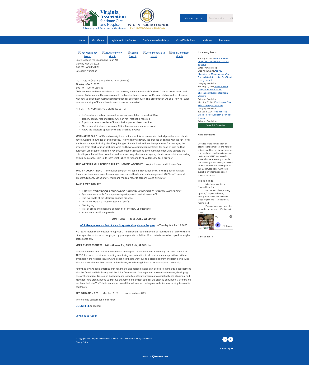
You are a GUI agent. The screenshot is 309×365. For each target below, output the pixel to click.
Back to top (225, 348)
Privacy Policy (82, 342)
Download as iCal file (87, 315)
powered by (146, 356)
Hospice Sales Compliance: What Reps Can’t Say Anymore (213, 61)
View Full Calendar (215, 125)
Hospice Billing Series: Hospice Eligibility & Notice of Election (215, 115)
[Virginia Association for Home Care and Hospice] (101, 18)
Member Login (192, 18)
